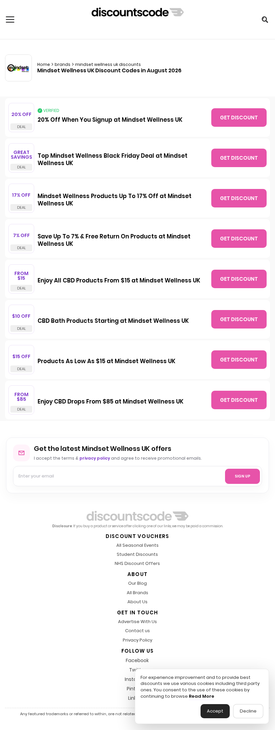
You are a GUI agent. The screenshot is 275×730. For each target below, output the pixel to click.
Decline (248, 711)
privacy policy (94, 458)
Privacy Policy (137, 640)
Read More (201, 696)
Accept (215, 711)
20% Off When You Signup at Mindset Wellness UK (110, 120)
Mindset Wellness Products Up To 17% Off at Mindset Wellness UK (114, 200)
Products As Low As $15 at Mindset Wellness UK (106, 361)
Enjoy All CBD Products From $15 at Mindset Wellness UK (119, 280)
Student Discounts (137, 555)
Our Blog (137, 583)
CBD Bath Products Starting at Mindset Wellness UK (113, 321)
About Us (137, 602)
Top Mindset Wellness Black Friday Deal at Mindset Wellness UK (112, 159)
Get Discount (239, 117)
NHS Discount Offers (137, 564)
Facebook (137, 660)
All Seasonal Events (137, 545)
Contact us (137, 631)
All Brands (137, 593)
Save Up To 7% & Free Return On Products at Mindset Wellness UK (114, 240)
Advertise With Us (137, 622)
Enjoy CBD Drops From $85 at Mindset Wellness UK (110, 402)
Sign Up (242, 476)
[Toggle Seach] (265, 19)
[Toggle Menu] (10, 19)
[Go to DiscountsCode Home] (138, 19)
